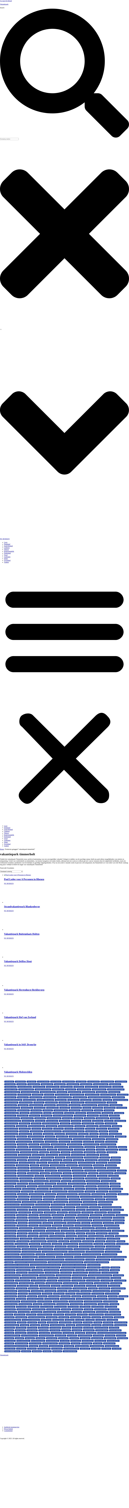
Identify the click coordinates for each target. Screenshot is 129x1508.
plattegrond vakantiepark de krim (67, 1270)
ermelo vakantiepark (32, 1322)
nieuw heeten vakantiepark (120, 1280)
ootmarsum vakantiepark (22, 1272)
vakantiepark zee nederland (36, 1113)
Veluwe (6, 549)
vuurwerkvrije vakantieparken (107, 1081)
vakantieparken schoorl (117, 1086)
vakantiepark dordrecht (22, 1183)
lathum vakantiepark (76, 1296)
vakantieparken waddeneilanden (24, 1086)
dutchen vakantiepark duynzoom (83, 1325)
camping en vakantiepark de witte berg (29, 1335)
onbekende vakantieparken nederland (28, 1278)
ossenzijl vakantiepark (103, 1270)
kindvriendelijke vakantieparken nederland (93, 1301)
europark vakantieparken (112, 1319)
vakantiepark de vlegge (68, 1188)
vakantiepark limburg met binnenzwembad (29, 1152)
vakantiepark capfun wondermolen (45, 1202)
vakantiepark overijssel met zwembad (36, 1136)
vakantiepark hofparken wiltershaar (57, 1165)
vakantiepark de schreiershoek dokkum (42, 1191)
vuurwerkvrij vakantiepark (121, 1081)
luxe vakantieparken (93, 1288)
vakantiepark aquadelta (96, 1223)
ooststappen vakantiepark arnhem (52, 1272)
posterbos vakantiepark (9, 1270)
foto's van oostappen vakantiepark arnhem (31, 1319)
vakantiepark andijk (119, 1223)
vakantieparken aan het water (116, 1105)
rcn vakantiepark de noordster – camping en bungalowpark (74, 1264)
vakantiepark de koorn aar (49, 1196)
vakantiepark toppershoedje (111, 1123)
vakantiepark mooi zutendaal (51, 1141)
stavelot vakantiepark (100, 1241)
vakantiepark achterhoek (97, 1225)
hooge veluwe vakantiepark (110, 1306)
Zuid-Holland (8, 546)
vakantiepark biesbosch (106, 1217)
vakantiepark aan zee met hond (26, 1228)
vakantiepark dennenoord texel (45, 1186)
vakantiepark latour (101, 1152)
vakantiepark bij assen (57, 1217)
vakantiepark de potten (89, 1191)
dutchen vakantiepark (96, 1325)
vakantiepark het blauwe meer (64, 1170)
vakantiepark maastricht (79, 1149)
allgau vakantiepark (116, 1348)
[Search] (1, 329)
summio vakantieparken (10, 1241)
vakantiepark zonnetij (47, 1110)
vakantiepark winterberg (22, 1115)
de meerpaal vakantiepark (89, 1330)
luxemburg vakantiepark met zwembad (47, 1288)
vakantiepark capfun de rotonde (27, 1204)
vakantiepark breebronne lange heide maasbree (111, 1207)
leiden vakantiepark (42, 1296)
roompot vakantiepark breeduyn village (113, 1251)
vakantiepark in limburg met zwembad (27, 1162)
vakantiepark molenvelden (111, 1141)
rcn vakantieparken (9, 1262)
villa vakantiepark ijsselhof (33, 1084)
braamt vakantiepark (40, 1338)
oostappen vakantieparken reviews (80, 1272)
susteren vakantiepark (100, 1238)
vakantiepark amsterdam (10, 1225)
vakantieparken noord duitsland (84, 1089)
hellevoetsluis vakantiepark (89, 1312)
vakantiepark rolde (37, 1133)
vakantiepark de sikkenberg (27, 1191)
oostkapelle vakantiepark (66, 1272)
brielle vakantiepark (9, 1338)
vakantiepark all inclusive (45, 1225)
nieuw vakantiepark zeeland (64, 1280)
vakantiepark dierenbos (115, 1183)
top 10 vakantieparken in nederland (57, 1236)
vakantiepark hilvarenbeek (10, 1168)
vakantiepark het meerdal (76, 1168)
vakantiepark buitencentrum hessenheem (41, 1207)
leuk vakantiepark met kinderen (112, 1293)
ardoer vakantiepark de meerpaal (112, 1346)
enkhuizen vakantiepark (52, 1322)
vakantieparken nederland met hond (12, 1092)
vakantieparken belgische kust (77, 1102)
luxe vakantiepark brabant (50, 1291)
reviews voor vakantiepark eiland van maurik (91, 1254)
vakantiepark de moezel (50, 1194)
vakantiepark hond (44, 1165)
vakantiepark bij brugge (22, 1217)
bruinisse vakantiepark (110, 1335)
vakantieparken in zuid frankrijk (77, 1094)
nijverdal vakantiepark (115, 1278)
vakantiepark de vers (80, 1188)
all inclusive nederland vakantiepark (12, 1351)
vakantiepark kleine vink (34, 1157)
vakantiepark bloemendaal (44, 1209)
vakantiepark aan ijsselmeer (113, 1228)
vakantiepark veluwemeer (120, 1120)
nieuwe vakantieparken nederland (22, 1280)
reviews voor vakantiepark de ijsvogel (12, 1257)
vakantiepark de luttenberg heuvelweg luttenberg (67, 1194)
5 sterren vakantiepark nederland (70, 1351)
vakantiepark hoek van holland (85, 1165)
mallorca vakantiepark (9, 1288)
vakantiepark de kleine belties (110, 1196)
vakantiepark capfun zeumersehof (29, 1202)
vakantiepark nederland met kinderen (24, 1141)
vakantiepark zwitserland (40, 1107)
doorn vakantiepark (66, 1327)
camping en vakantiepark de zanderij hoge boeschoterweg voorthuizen (111, 1332)
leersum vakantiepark (65, 1296)
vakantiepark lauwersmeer (90, 1152)
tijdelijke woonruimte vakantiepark (96, 1236)
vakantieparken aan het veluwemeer (12, 1107)
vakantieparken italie (49, 1094)
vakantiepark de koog (61, 1196)
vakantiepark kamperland (10, 1160)
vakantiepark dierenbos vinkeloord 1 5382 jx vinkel (98, 1183)
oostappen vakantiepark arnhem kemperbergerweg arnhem (100, 1275)
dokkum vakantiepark (88, 1327)
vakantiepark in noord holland (11, 1162)
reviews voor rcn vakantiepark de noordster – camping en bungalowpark (19, 1259)
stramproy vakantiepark (63, 1241)
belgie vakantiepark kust (64, 1343)
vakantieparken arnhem (23, 1105)
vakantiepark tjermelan (9, 1126)
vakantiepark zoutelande (36, 1110)
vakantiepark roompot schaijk (25, 1133)
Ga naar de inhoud (6, 1)
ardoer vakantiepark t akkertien (82, 1346)
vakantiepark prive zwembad (115, 1133)
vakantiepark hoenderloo (72, 1165)
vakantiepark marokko (9, 1149)
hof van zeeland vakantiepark (49, 1312)
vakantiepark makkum (52, 1149)
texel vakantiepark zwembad (121, 1236)
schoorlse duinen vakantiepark (86, 1243)
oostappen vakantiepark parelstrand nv (109, 1272)
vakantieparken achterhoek (74, 1105)
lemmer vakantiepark (32, 1296)
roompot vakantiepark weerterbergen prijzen (63, 1249)
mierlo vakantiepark (56, 1285)
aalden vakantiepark (57, 1351)
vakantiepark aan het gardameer (68, 1230)
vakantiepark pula (103, 1133)
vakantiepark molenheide (10, 1144)
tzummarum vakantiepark (102, 1233)
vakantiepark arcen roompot (60, 1223)
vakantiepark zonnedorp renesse (61, 1110)
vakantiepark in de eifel (53, 1162)
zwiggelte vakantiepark (20, 1081)
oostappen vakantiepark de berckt (79, 1275)
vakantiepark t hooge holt (105, 1126)
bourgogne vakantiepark (51, 1338)
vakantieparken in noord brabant (79, 1097)
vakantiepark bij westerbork (106, 1209)
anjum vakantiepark (32, 1348)
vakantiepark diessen (62, 1183)
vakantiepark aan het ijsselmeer (53, 1230)
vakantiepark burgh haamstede (105, 1204)
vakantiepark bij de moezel (122, 1215)
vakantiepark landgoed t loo (10, 1154)
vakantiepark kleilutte (60, 1157)
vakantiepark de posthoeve (102, 1191)
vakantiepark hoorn (34, 1165)
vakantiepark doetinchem (50, 1183)
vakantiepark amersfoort (22, 1225)
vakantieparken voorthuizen (38, 1086)
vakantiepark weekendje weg (27, 1118)
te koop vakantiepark (80, 1238)
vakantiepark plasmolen (10, 1136)
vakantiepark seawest (90, 1128)
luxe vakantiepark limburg (24, 1291)
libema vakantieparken (47, 1293)
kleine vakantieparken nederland (76, 1301)
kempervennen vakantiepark (62, 1304)
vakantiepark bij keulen (10, 1215)
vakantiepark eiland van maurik (11, 1178)
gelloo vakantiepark (96, 1317)
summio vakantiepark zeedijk (23, 1241)
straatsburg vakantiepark (76, 1241)
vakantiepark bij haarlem (22, 1215)
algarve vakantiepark (26, 1351)
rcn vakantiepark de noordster (94, 1264)
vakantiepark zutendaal (76, 1107)
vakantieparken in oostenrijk (36, 1097)
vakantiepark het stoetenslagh (63, 1168)
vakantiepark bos (33, 1209)
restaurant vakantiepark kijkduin (103, 1259)
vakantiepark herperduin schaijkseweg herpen (106, 1170)
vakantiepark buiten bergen (56, 1207)
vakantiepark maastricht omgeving (65, 1149)
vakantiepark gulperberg (56, 1173)
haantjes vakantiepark (31, 1314)
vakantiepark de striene (117, 1188)
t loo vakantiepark (90, 1238)
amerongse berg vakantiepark (44, 1348)
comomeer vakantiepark (44, 1332)
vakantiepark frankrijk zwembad (106, 1173)
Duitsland (7, 544)
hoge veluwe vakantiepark (24, 1312)
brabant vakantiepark (30, 1338)
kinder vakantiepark (38, 1304)
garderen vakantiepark (119, 1317)
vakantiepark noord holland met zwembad (82, 1139)
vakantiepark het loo (88, 1168)
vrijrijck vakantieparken (10, 1084)
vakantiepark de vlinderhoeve (56, 1188)
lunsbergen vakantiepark (74, 1291)
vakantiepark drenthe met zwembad (108, 1181)
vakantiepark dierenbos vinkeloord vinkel (77, 1183)
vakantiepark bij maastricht (100, 1212)
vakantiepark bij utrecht (37, 1212)
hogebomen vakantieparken (10, 1312)
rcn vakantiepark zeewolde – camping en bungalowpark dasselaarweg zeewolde (30, 1262)
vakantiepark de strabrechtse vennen (12, 1191)
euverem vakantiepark (100, 1319)
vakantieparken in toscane (10, 1097)
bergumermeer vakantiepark (113, 1340)
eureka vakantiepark (22, 1322)
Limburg (7, 548)
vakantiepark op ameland (120, 1136)
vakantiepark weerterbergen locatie (12, 1118)
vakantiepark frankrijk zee (120, 1173)
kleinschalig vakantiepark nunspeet (116, 1298)
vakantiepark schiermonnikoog (11, 1131)
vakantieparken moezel (61, 1092)
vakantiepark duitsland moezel (26, 1181)
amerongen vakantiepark (57, 1348)
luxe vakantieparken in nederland (64, 1288)
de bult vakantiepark (9, 1332)
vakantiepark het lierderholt (100, 1168)
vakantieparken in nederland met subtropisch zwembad (99, 1097)
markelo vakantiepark (102, 1285)
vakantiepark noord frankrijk (98, 1139)
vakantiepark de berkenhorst (87, 1199)
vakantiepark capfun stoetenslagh (60, 1202)
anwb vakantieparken (21, 1348)
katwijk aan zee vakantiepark (76, 1304)
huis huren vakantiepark (73, 1306)
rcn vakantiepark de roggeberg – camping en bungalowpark (16, 1264)
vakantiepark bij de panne (109, 1215)
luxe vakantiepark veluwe (104, 1288)
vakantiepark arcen (85, 1223)
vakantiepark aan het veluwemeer (24, 1230)
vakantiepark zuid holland (10, 1110)
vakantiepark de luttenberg (84, 1194)
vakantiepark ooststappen (10, 1139)
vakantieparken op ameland (58, 1089)
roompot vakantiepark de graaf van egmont (94, 1251)
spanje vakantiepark (111, 1241)
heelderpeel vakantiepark (115, 1312)
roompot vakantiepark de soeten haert (12, 1251)
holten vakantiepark (88, 1309)
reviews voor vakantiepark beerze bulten (64, 1257)
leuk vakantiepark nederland (97, 1293)
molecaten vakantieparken (23, 1285)
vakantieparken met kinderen (88, 1092)
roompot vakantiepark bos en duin (12, 1254)
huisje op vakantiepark (21, 1306)
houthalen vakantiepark (85, 1306)
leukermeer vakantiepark (59, 1293)
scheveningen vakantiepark (22, 1246)
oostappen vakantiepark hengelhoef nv (29, 1275)
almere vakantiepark (96, 1348)
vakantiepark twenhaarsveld (88, 1123)
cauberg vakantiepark (80, 1332)
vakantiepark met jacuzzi (48, 1147)
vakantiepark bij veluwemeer (11, 1212)
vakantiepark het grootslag (23, 1170)
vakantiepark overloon (21, 1136)
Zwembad (7, 560)
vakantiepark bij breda (33, 1217)
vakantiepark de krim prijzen (10, 1196)
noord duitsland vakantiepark (103, 1278)
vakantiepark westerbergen (80, 1115)
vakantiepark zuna (87, 1107)
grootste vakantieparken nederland (44, 1314)
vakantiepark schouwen (101, 1128)
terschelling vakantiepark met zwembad (54, 1238)
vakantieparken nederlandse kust (99, 1089)
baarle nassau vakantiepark (109, 1343)
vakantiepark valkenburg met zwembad (50, 1123)
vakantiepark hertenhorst (90, 1170)
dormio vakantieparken (21, 1327)
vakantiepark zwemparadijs (52, 1107)
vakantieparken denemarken (51, 1102)
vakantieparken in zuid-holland (62, 1094)
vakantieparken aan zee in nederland (89, 1105)
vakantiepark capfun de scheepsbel (12, 1204)
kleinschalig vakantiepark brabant (60, 1301)
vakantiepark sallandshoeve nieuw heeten (53, 1131)
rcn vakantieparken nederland (117, 1259)
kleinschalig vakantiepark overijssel (84, 1298)
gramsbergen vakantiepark (21, 1317)
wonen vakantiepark (31, 1081)
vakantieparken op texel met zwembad (43, 1089)
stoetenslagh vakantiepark (88, 1241)
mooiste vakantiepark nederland (86, 1283)
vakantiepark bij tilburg (62, 1212)
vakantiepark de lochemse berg (98, 1194)
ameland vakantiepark (85, 1348)
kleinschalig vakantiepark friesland (29, 1301)
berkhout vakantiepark (75, 1340)
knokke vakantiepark (21, 1298)
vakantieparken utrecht (78, 1086)
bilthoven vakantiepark (122, 1338)
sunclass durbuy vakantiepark (113, 1238)
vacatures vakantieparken (10, 1233)
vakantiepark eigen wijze (39, 1178)
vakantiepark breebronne (10, 1209)
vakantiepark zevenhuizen (75, 1110)
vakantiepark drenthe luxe (10, 1183)
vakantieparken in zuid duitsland (92, 1094)
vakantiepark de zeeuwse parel (29, 1188)
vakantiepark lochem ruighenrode (11, 1152)
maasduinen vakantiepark (21, 1288)
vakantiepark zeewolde (109, 1110)
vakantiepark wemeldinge (93, 1115)
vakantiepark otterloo (50, 1136)
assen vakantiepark (43, 1346)
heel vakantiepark (8, 1314)
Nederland (7, 553)
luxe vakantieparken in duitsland (79, 1288)
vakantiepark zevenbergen (87, 1110)
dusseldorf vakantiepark (108, 1325)
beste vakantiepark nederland (52, 1340)
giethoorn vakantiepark (75, 1317)
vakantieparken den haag (64, 1102)
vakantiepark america (33, 1225)
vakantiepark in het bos (41, 1162)
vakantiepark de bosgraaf (49, 1199)
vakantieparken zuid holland (72, 1084)
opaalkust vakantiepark (9, 1272)
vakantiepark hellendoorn (10, 1173)
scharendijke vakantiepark (60, 1246)
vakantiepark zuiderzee (121, 1107)
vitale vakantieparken (21, 1084)
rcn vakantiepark (105, 1267)
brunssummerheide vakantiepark (85, 1335)
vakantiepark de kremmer (24, 1196)
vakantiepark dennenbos (91, 1186)
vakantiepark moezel (45, 1144)
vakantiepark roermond (48, 1133)
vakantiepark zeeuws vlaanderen (11, 1113)
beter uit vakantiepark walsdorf (23, 1340)
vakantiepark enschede (102, 1175)
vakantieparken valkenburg (66, 1086)
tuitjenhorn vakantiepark (10, 1236)
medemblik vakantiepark (79, 1285)
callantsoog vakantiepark (60, 1335)
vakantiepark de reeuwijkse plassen (76, 1191)
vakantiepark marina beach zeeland (23, 1149)
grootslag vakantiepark (58, 1314)
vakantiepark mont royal (76, 1141)
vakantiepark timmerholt (21, 1126)
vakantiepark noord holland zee (65, 1139)
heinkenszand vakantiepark (102, 1312)
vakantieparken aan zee (103, 1105)
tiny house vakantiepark (71, 1236)
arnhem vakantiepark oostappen (56, 1346)
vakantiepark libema (44, 1152)
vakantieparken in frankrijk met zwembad (13, 1099)
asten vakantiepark (33, 1346)
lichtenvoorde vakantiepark (34, 1293)
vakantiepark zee (47, 1113)
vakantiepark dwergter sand (91, 1178)
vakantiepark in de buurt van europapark (68, 1162)
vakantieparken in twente (122, 1094)
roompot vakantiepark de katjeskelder (76, 1251)
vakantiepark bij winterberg (92, 1209)
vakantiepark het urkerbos (36, 1168)
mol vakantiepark (33, 1285)
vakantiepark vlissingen (64, 1120)
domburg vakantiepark (77, 1327)
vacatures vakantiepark (22, 1233)
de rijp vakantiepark (66, 1330)
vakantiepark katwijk (116, 1157)
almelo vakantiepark (106, 1348)
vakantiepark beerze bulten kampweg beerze (102, 1220)
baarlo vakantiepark (97, 1343)
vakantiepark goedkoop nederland (79, 1173)
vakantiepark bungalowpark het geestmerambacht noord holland (17, 1207)
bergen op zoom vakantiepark (21, 1343)
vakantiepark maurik (112, 1147)
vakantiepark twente (76, 1123)
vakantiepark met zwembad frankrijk (108, 1144)
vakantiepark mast (122, 1147)
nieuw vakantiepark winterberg (78, 1280)
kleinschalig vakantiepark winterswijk (35, 1298)
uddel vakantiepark (90, 1233)
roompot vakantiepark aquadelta (27, 1254)
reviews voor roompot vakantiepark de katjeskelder (85, 1257)
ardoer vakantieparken (69, 1346)
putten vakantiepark (115, 1267)
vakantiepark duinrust (66, 1181)
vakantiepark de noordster (10, 1194)
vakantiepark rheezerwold (71, 1133)
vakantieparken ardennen (50, 1105)
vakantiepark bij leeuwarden (113, 1212)
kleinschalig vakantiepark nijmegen (12, 1301)
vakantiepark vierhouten (97, 1120)
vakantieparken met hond (102, 1092)
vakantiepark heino (21, 1173)
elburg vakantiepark (88, 1322)
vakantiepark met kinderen (35, 1147)
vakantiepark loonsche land (112, 1149)
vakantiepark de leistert (111, 1194)
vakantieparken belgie (112, 1102)
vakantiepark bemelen (9, 1220)
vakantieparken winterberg (10, 1086)
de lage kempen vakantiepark (101, 1330)
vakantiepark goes (67, 1173)
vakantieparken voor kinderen (53, 1086)
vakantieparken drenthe (38, 1102)
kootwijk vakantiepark (9, 1298)
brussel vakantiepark (72, 1335)
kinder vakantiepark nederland (25, 1304)
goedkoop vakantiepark (63, 1317)
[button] (64, 694)
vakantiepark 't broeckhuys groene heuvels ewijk (100, 1230)
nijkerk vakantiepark (9, 1280)
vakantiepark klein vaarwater (47, 1157)
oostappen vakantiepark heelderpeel (63, 1275)
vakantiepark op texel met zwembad (77, 1136)
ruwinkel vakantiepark (99, 1246)
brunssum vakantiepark (98, 1335)
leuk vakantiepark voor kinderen (83, 1293)
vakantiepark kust (104, 1154)
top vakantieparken (44, 1236)
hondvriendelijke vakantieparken (23, 1309)
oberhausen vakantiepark (65, 1278)
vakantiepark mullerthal (38, 1141)
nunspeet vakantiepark (76, 1278)
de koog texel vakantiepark (115, 1330)
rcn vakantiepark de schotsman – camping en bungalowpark (96, 1262)
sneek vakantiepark (9, 1243)
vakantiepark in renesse (103, 1160)
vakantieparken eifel (107, 1099)
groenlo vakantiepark (9, 1317)
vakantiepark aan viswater (75, 1228)
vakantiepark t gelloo (117, 1126)
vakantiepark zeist (98, 1110)
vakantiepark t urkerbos (79, 1126)
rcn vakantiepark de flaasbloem (94, 1267)
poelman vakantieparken (37, 1270)
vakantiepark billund (56, 1209)
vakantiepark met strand (22, 1147)
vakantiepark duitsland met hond (41, 1181)
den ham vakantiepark (43, 1330)
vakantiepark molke (100, 1141)
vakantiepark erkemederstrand (79, 1175)
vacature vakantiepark (33, 1233)
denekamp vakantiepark (20, 1330)
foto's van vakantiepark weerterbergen (12, 1319)
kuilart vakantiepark (113, 1296)
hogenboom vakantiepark (113, 1309)
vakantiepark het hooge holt (113, 1168)
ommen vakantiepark (42, 1278)
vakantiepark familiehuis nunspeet (52, 1175)
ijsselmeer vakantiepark (103, 1304)
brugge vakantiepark (121, 1335)
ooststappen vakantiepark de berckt (36, 1272)
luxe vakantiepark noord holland (118, 1288)
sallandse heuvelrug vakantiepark (86, 1246)
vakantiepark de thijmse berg (104, 1188)
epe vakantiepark (42, 1322)
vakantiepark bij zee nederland (68, 1209)
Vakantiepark (4, 4)
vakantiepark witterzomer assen (94, 1113)
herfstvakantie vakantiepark (63, 1312)
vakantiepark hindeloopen (111, 1165)
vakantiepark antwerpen (108, 1223)
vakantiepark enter (91, 1175)
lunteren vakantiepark (62, 1291)
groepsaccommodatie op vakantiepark (112, 1314)
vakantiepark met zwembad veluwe (74, 1144)
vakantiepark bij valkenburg (24, 1212)
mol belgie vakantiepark (44, 1285)
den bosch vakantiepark (55, 1330)
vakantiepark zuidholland (110, 1107)
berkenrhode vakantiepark (88, 1340)
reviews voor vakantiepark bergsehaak (46, 1257)
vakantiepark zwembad (64, 1107)
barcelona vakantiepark (86, 1343)
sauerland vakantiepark (72, 1246)
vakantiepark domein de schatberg (36, 1183)
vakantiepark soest (69, 1128)
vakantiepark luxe (100, 1149)
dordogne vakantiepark (43, 1327)
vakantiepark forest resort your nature (25, 1175)
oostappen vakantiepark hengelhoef (47, 1275)
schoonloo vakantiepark (109, 1243)
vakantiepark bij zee (81, 1209)
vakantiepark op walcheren (62, 1136)
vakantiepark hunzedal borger (22, 1165)
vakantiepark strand (36, 1128)
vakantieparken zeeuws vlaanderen (100, 1084)
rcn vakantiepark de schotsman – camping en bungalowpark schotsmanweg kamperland (65, 1262)
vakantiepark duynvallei (104, 1178)
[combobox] (9, 139)
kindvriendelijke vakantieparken (110, 1301)
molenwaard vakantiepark (116, 1283)
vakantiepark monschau (88, 1141)
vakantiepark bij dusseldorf (57, 1215)
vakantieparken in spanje (23, 1097)
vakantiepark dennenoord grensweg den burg (62, 1186)
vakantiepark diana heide (20, 1186)
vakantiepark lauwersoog (77, 1152)
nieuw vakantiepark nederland (93, 1280)
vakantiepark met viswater (10, 1147)
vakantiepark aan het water (10, 1230)
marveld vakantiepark (91, 1285)
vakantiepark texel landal (51, 1126)
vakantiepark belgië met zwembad (55, 1220)
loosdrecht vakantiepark (86, 1291)
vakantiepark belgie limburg (69, 1220)
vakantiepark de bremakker (36, 1199)
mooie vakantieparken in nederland (102, 1283)
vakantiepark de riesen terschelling (60, 1191)
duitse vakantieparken (9, 1327)
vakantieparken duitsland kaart (11, 1102)
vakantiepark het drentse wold (37, 1170)
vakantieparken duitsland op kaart (120, 1099)
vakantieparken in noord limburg (64, 1097)
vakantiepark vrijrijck (115, 1118)
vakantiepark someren (58, 1128)
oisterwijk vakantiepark (53, 1278)
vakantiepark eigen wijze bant (26, 1178)
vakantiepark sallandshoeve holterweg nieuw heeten (73, 1131)
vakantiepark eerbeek (67, 1178)
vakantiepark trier (99, 1123)
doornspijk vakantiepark (55, 1327)
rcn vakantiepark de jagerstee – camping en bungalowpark (48, 1267)
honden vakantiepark (66, 1309)
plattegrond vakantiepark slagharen (51, 1270)
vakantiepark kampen (22, 1160)
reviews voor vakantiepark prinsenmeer (54, 1254)
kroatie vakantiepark (123, 1296)
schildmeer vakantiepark (10, 1246)
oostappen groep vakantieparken (11, 1278)
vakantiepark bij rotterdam (74, 1212)
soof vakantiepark (120, 1241)
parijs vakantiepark (80, 1270)
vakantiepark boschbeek (22, 1209)
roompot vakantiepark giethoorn (112, 1249)
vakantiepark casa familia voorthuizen (12, 1202)
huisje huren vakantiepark (33, 1306)
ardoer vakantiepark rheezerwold (97, 1346)
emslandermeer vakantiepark (65, 1322)
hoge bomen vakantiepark (36, 1312)
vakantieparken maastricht (114, 1092)
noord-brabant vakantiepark (89, 1278)
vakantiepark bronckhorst (69, 1207)
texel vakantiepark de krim (39, 1238)
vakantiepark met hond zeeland (61, 1147)
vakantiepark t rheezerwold (92, 1126)
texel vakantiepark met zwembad (11, 1238)
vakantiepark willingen (34, 1115)
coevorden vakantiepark (56, 1332)
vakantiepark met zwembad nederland (91, 1144)
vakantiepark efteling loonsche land (54, 1178)
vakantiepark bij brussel (10, 1217)
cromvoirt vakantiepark (32, 1332)
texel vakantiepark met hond (26, 1238)
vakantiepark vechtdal (36, 1123)
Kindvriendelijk (9, 551)
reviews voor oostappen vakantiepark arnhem (75, 1259)
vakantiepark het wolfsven (23, 1168)
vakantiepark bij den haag (83, 1215)
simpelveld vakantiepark (34, 1243)
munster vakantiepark (39, 1283)
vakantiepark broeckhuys (95, 1207)
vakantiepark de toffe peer (92, 1188)
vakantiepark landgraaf (111, 1152)
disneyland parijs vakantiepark (101, 1327)
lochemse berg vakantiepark (10, 1293)
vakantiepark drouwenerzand (78, 1181)
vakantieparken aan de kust (27, 1107)
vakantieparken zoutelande (86, 1084)
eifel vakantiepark (97, 1322)
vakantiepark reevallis (83, 1133)
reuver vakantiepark (90, 1259)
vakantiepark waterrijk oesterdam (53, 1118)
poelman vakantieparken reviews (23, 1270)
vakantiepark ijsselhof (9, 1165)
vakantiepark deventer (32, 1186)
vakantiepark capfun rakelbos (75, 1202)
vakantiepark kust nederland (92, 1154)
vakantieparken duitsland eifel (26, 1102)
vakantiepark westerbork (46, 1115)
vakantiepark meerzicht (101, 1147)
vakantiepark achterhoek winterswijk (82, 1225)
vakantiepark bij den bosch (96, 1215)
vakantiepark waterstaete (40, 1118)
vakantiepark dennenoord (79, 1186)
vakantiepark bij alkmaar (95, 1217)
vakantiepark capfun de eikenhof (58, 1204)
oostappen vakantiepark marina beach (12, 1275)
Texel (6, 555)
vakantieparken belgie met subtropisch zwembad (95, 1102)
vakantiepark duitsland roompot (11, 1181)
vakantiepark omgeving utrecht (24, 1139)
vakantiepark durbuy (115, 1178)
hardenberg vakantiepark (19, 1314)
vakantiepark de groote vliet (22, 1199)
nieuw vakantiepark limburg (106, 1280)
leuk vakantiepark (22, 1296)
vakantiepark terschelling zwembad (66, 1126)
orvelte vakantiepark (115, 1270)
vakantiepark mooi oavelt (64, 1141)
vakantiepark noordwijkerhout (51, 1139)
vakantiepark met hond (89, 1147)
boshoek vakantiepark (63, 1338)
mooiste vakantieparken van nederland (53, 1283)
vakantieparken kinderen (37, 1094)
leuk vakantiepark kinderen (10, 1296)
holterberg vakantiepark (77, 1309)
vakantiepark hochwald (98, 1165)
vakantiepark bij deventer (71, 1215)
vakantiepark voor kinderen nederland (12, 1120)
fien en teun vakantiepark (58, 1319)
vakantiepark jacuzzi (57, 1160)
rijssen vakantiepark (40, 1254)
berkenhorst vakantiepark (100, 1340)
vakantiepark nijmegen (9, 1141)
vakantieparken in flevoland (29, 1099)
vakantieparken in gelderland (118, 1097)
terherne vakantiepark (69, 1238)
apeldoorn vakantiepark (10, 1348)
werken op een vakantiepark (68, 1081)
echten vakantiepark (70, 1325)
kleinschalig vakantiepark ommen (100, 1298)
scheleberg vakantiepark (48, 1246)
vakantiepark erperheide (66, 1175)
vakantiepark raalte (94, 1133)
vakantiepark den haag (115, 1186)
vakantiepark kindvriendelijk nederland (74, 1157)
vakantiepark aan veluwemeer (88, 1228)
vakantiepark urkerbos (65, 1123)
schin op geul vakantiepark (122, 1243)
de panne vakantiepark (77, 1330)
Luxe (5, 542)
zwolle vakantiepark (9, 1081)
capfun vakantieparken (91, 1332)
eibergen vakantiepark (108, 1322)
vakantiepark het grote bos (10, 1170)
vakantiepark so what (79, 1128)
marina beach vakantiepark (114, 1285)
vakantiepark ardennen (47, 1223)
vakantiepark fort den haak (10, 1175)
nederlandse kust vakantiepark (11, 1283)
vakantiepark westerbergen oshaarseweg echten (63, 1115)
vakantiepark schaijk (24, 1131)
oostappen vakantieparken (95, 1272)
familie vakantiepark (70, 1319)
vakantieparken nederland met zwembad (115, 1089)
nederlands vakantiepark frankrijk (26, 1283)
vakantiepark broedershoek (82, 1207)
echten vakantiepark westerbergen (57, 1325)
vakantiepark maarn (90, 1149)
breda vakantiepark (19, 1338)
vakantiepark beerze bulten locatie (84, 1220)
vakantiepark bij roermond (87, 1212)
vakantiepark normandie (37, 1139)
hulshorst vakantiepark (9, 1306)
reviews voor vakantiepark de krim (109, 1254)
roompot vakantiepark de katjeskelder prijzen (31, 1251)
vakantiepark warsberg (67, 1118)
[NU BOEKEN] (64, 535)
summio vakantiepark (52, 1241)
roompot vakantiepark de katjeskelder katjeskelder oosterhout (55, 1251)
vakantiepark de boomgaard (61, 1199)
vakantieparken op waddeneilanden (26, 1089)
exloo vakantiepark (80, 1319)
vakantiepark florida (39, 1175)
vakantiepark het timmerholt (49, 1168)
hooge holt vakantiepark (10, 1309)
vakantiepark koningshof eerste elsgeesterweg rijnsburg (16, 1157)
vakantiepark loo (123, 1149)
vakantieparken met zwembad (74, 1092)
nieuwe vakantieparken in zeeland (38, 1280)
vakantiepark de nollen (22, 1194)
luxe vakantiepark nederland (10, 1291)
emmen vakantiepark (77, 1322)
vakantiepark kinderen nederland (91, 1157)
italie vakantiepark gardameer (90, 1304)
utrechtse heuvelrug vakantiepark (46, 1233)
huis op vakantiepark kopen (60, 1306)
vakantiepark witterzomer (107, 1113)
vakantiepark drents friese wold (93, 1181)
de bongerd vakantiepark (20, 1332)
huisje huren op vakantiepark (46, 1306)
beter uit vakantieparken (10, 1340)
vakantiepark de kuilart (123, 1194)
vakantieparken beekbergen (10, 1105)
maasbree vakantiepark (33, 1288)
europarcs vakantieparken (10, 1322)
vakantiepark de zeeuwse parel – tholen (12, 1188)
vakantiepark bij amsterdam (82, 1217)
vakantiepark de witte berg (42, 1188)
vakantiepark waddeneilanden (102, 1118)
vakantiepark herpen (122, 1170)
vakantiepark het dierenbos (51, 1170)
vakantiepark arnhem (23, 1223)
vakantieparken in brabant (61, 1099)
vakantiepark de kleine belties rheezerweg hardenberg (91, 1196)
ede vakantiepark (45, 1325)
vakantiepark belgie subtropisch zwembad (38, 1220)
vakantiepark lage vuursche (51, 1154)
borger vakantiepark (74, 1338)
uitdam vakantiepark (70, 1233)
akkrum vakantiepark (37, 1351)
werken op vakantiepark (55, 1081)
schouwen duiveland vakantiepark (70, 1243)
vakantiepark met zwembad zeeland (58, 1144)
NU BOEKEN (5, 539)
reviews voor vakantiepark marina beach (72, 1254)
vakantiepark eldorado (113, 1175)
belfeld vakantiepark (76, 1343)
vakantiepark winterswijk (10, 1115)
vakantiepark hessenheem (78, 1170)
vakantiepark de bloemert (74, 1199)
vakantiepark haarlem (45, 1173)
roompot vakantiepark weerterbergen (81, 1249)
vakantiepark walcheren (89, 1118)
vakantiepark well (103, 1115)
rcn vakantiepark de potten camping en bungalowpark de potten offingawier (45, 1264)
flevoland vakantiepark (46, 1319)
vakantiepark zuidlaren (97, 1107)
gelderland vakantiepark (107, 1317)
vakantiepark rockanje (59, 1133)
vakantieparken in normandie (49, 1097)
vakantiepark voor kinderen (28, 1120)
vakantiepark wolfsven (80, 1113)
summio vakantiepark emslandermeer (38, 1241)
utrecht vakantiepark (60, 1233)
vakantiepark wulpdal (69, 1113)
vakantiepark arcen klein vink (74, 1223)
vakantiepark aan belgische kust (82, 1230)
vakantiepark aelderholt (68, 1225)
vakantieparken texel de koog (91, 1086)
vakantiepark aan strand (101, 1228)
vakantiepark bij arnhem (69, 1217)
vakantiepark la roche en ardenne (78, 1154)
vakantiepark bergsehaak (119, 1217)
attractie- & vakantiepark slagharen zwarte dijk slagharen (16, 1346)
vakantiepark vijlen (86, 1120)
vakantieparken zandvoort (115, 1084)
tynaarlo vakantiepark (113, 1233)
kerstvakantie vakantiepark (49, 1304)
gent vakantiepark (86, 1317)
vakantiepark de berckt (100, 1199)
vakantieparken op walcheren (11, 1089)
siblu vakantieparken (46, 1243)
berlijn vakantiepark (65, 1340)
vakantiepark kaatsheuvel (33, 1160)
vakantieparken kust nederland (24, 1094)
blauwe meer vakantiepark (97, 1338)
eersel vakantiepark (24, 1325)
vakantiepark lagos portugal (38, 1154)
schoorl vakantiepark (98, 1243)
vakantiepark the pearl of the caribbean (36, 1126)
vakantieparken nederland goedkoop (48, 1092)
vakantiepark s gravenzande (91, 1131)
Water (6, 558)
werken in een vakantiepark (93, 1081)
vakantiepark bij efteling (45, 1215)
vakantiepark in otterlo (115, 1160)
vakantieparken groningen (73, 1099)
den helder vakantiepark (32, 1330)
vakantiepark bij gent (33, 1215)
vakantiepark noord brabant (112, 1139)
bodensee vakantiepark (85, 1338)
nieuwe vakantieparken (51, 1280)
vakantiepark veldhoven (24, 1123)
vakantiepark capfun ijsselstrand (90, 1202)
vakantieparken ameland (62, 1105)
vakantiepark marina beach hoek (39, 1149)
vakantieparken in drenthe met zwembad (45, 1099)
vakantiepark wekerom (114, 1115)
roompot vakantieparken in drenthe (29, 1249)
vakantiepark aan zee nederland (11, 1228)
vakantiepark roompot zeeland (11, 1133)
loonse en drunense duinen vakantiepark (101, 1291)
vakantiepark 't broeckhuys (118, 1230)
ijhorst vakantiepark (114, 1304)
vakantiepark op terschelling (91, 1136)
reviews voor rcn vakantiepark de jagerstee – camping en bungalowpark (49, 1259)
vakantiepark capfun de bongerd (73, 1204)
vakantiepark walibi (78, 1118)
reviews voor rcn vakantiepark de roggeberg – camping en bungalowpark (112, 1257)
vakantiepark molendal (22, 1144)
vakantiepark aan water (62, 1228)
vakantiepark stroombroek (25, 1128)
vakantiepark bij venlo (118, 1209)
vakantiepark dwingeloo (78, 1178)
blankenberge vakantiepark (110, 1338)
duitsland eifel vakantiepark (120, 1325)
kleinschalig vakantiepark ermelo (44, 1301)
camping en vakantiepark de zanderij (12, 1335)
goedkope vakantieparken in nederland (36, 1317)
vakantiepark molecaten (33, 1144)
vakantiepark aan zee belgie (39, 1228)
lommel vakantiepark (116, 1291)
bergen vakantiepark (9, 1343)
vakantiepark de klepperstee (73, 1196)
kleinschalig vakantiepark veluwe (51, 1298)
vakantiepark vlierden (76, 1120)
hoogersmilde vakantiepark (97, 1306)
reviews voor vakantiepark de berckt (30, 1257)
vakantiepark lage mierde (64, 1154)
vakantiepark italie (67, 1160)
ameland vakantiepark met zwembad (71, 1348)
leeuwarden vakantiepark (54, 1296)
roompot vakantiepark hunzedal (97, 1249)
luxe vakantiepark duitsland (37, 1291)
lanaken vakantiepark (102, 1296)
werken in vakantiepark (81, 1081)
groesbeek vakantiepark (82, 1314)
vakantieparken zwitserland (47, 1084)
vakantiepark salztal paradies (36, 1131)
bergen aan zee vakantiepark (35, 1343)
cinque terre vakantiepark (68, 1332)
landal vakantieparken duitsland (89, 1296)
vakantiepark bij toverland (50, 1212)
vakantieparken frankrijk (86, 1099)
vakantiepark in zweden (78, 1160)
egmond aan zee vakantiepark (120, 1322)
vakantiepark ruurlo (103, 1131)
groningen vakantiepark (70, 1314)
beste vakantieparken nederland (38, 1340)
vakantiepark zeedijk (24, 1113)
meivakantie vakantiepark (67, 1285)
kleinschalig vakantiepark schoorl (67, 1298)
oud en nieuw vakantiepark (91, 1270)
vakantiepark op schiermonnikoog (106, 1136)
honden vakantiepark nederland (53, 1309)
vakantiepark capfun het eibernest (105, 1202)
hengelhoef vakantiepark (76, 1312)
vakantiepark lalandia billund (24, 1154)
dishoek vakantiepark (114, 1327)
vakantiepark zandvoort (57, 1113)
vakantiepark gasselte (93, 1173)
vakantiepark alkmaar (57, 1225)
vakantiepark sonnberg (47, 1128)
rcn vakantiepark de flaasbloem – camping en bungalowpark (73, 1267)
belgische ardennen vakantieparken (50, 1343)
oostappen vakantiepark (118, 1275)
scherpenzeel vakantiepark (36, 1246)
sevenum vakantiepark (57, 1243)
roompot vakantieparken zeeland (113, 1246)
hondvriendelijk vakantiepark (39, 1309)
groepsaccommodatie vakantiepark (96, 1314)
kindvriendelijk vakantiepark (11, 1304)
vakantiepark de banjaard (112, 1199)
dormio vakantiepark (32, 1327)
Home (2, 849)
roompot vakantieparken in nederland (12, 1249)
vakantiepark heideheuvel (33, 1173)
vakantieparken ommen (70, 1089)
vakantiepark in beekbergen (114, 1162)
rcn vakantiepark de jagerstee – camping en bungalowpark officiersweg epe (19, 1267)
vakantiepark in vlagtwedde (91, 1160)
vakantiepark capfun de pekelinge (42, 1204)
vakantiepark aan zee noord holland (111, 1225)
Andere (6, 562)
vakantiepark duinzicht (54, 1181)
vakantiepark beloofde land (21, 1220)
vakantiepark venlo (109, 1120)
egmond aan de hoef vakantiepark (11, 1325)
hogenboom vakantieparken (100, 1309)
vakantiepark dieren (9, 1186)
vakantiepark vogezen (40, 1120)
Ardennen (7, 557)
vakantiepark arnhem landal (10, 1223)
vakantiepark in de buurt (101, 1162)
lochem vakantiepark (23, 1293)
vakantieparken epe (97, 1099)
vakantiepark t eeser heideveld (11, 1128)
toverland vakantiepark (33, 1236)
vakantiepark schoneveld (113, 1128)
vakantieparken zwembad (60, 1084)
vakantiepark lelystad (55, 1152)
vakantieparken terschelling (105, 1086)
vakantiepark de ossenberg (115, 1191)
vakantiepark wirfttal (119, 1113)
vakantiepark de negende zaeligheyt (36, 1194)
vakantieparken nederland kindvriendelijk (30, 1092)
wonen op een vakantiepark (43, 1081)
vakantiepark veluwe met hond (11, 1123)
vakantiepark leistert (66, 1152)
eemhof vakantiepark (35, 1325)
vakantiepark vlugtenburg (52, 1120)
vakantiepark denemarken (103, 1186)
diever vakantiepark (9, 1330)
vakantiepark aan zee (52, 1228)
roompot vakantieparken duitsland (45, 1249)
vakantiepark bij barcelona (46, 1217)
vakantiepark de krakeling (36, 1196)
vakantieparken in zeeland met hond (108, 1094)
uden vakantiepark (80, 1233)
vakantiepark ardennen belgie (35, 1223)
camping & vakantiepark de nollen (46, 1335)
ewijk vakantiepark (90, 1319)
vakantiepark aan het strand (39, 1230)
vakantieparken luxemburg (10, 1094)
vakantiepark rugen (113, 1131)
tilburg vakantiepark (82, 1236)
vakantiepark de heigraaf (10, 1199)
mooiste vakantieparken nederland (70, 1283)
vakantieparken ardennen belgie (36, 1105)
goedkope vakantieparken (52, 1317)
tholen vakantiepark (109, 1236)
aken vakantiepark (47, 1351)
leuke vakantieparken (70, 1293)
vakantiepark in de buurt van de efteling (86, 1162)
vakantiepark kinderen (104, 1157)
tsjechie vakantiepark (22, 1236)
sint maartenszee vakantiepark (21, 1243)
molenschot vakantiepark (10, 1285)
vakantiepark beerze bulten (118, 1220)
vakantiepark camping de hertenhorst (89, 1204)
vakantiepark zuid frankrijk (23, 1110)
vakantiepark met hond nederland (76, 1147)
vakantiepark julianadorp (46, 1160)
